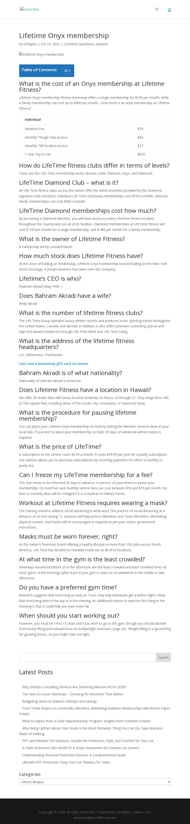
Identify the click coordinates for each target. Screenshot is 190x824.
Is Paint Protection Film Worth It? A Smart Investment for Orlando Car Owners (80, 748)
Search (163, 657)
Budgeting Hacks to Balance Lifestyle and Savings (59, 701)
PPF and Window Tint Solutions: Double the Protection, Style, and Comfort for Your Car (88, 740)
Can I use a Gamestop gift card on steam (53, 363)
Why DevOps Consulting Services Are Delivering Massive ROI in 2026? (74, 687)
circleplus (30, 44)
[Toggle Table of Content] (64, 71)
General (102, 44)
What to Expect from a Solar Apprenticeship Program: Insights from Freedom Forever (86, 721)
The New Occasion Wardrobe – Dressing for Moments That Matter (72, 694)
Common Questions (79, 44)
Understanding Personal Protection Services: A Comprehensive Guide (74, 755)
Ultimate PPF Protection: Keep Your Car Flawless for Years (66, 762)
